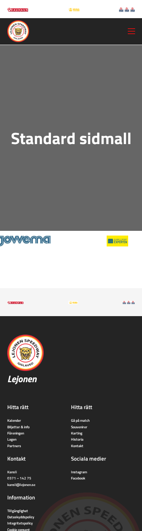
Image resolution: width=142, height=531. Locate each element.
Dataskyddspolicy (20, 517)
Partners (14, 446)
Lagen (11, 439)
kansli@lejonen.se (21, 484)
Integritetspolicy (20, 523)
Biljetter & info (18, 427)
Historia (77, 439)
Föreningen (15, 433)
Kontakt (77, 446)
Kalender (14, 420)
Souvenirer (79, 427)
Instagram (79, 472)
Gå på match (80, 420)
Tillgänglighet (17, 511)
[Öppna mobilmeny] (131, 31)
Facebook (78, 478)
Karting (76, 433)
